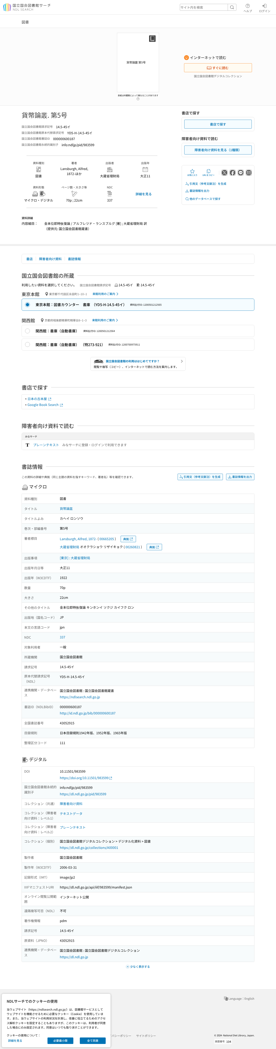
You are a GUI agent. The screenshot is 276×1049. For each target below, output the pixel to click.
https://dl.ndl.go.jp (74, 956)
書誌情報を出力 (199, 191)
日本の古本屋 (37, 398)
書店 (29, 258)
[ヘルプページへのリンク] (138, 97)
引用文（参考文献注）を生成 (208, 184)
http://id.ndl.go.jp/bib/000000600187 (88, 713)
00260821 (132, 546)
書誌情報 (74, 258)
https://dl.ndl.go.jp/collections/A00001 (89, 847)
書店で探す (218, 124)
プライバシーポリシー (117, 1036)
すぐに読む (220, 67)
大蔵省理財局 (69, 546)
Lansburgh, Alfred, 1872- (78, 538)
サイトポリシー (146, 1036)
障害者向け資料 (50, 258)
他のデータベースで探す (205, 199)
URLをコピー (208, 174)
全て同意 (92, 1040)
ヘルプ (247, 11)
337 (62, 637)
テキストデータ (71, 813)
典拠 (126, 539)
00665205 (106, 538)
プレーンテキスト (46, 444)
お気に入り (192, 174)
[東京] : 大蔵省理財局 (75, 557)
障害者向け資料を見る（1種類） (218, 149)
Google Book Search (43, 404)
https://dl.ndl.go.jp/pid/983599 (83, 793)
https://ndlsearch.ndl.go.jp (80, 696)
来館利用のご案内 (104, 294)
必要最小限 (60, 1040)
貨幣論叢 (66, 508)
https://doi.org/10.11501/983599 (84, 777)
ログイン (264, 11)
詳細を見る (144, 193)
